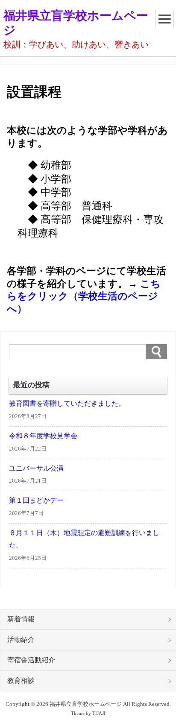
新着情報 (21, 619)
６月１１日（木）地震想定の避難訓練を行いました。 (84, 539)
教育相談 (21, 681)
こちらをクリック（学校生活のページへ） (84, 296)
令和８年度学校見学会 (43, 436)
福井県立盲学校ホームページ (75, 23)
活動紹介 (21, 640)
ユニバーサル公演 (36, 468)
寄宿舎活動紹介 (31, 660)
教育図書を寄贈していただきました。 (67, 403)
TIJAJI (99, 713)
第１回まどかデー (36, 500)
